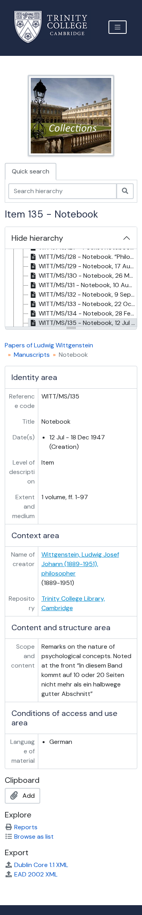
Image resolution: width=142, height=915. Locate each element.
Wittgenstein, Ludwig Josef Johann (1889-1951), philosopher (80, 563)
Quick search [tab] (30, 171)
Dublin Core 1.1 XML (41, 865)
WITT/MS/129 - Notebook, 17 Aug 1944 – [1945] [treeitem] (88, 266)
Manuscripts (32, 355)
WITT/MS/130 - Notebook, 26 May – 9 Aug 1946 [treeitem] (88, 275)
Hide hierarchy (37, 238)
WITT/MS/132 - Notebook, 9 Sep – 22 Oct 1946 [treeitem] (88, 294)
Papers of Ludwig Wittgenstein (49, 345)
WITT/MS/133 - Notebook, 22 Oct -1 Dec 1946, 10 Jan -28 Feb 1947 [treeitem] (88, 304)
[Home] (55, 27)
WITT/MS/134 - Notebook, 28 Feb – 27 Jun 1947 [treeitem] (88, 313)
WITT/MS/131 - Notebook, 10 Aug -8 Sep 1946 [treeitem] (88, 285)
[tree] (71, 288)
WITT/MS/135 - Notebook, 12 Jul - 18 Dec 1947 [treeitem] (88, 323)
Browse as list (34, 836)
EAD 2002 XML (36, 874)
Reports (25, 827)
